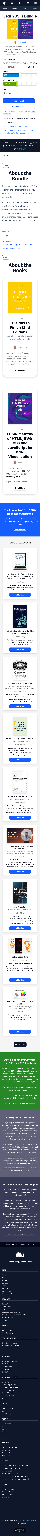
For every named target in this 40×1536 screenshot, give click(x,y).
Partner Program (8, 1408)
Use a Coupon (7, 1291)
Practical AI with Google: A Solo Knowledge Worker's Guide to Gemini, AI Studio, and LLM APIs (20, 576)
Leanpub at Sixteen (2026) (11, 1468)
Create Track (6, 1372)
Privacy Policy (7, 1494)
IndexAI (4, 1309)
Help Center (6, 1455)
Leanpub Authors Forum (10, 1387)
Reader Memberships (10, 1447)
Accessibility (6, 1414)
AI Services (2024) (8, 1471)
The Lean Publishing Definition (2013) (15, 1476)
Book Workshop (7, 1330)
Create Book (6, 1364)
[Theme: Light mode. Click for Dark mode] (20, 3)
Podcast (5, 1288)
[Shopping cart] (27, 3)
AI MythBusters (20, 907)
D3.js (21, 245)
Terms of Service (8, 1489)
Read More (20, 371)
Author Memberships (9, 1361)
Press (4, 1432)
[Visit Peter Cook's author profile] (15, 347)
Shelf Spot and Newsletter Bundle (14, 1315)
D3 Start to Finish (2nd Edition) (15, 127)
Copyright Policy (8, 1492)
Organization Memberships (12, 1343)
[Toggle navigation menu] (37, 155)
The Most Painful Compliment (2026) (15, 1465)
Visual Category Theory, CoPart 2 (20, 739)
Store (8, 1244)
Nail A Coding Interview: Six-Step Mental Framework (20, 632)
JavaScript (14, 245)
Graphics (5, 245)
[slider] (20, 75)
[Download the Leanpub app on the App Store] (20, 1530)
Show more (20, 1044)
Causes (4, 1411)
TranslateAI (6, 1320)
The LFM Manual (7, 1393)
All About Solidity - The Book (20, 683)
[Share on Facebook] (7, 235)
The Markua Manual (9, 1395)
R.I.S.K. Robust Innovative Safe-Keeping (20, 1002)
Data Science (29, 245)
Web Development (9, 249)
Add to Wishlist (18, 107)
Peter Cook (22, 42)
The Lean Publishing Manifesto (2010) (15, 1479)
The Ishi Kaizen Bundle (20, 957)
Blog (3, 1426)
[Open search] (12, 3)
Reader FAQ (6, 1453)
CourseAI (5, 1304)
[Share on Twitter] (3, 235)
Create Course (7, 1369)
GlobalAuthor (6, 1307)
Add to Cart (19, 101)
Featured (5, 1275)
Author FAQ (6, 1382)
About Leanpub (7, 1424)
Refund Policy (7, 1497)
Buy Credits (6, 1450)
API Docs (5, 1398)
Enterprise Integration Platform (20, 796)
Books (5, 8)
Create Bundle (7, 1366)
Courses (25, 8)
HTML (19, 249)
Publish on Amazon (8, 1317)
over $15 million (31, 1095)
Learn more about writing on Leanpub (20, 1103)
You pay (6, 89)
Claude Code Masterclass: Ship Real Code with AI (20, 847)
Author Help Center (9, 1385)
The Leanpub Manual (9, 1390)
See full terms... (20, 530)
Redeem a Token (8, 1294)
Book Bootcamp (7, 1333)
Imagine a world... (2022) (11, 1474)
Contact (4, 1429)
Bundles (15, 8)
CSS (24, 249)
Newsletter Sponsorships (11, 1312)
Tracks (34, 8)
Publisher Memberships (10, 1346)
